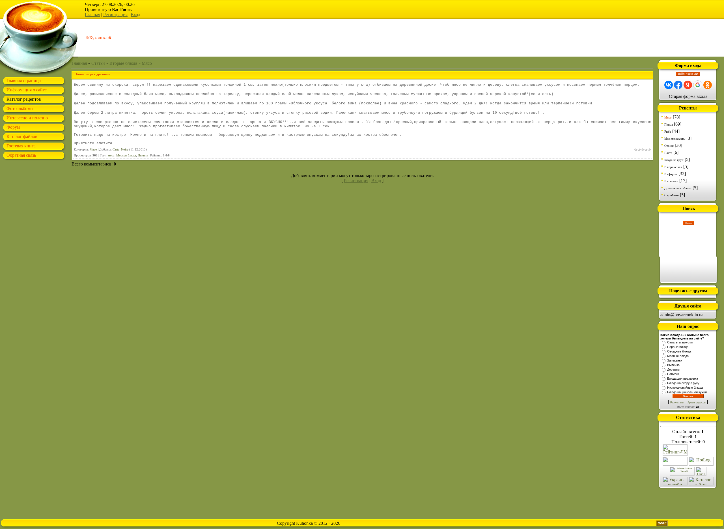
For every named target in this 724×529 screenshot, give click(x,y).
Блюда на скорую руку (683, 383)
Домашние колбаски (677, 188)
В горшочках (673, 167)
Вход (135, 14)
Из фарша (670, 174)
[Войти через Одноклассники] (707, 85)
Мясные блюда (126, 155)
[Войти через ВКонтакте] (668, 85)
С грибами (671, 195)
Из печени (671, 181)
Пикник (143, 155)
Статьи (98, 63)
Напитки (673, 374)
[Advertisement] (688, 253)
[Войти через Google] (697, 84)
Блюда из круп (674, 160)
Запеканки (674, 360)
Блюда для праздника (682, 378)
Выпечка (673, 365)
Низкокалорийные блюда (685, 387)
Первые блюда (677, 347)
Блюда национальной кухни (687, 392)
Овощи (669, 145)
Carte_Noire (120, 149)
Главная (92, 14)
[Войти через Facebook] (678, 85)
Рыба (667, 131)
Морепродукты (674, 138)
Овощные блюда (679, 351)
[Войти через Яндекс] (688, 85)
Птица (668, 124)
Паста (668, 152)
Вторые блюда (123, 63)
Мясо (147, 63)
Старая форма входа (688, 96)
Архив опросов (697, 402)
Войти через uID (688, 73)
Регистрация (115, 14)
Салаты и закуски (680, 342)
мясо (111, 155)
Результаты (677, 402)
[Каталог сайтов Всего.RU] (701, 483)
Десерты (673, 369)
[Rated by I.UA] (675, 464)
